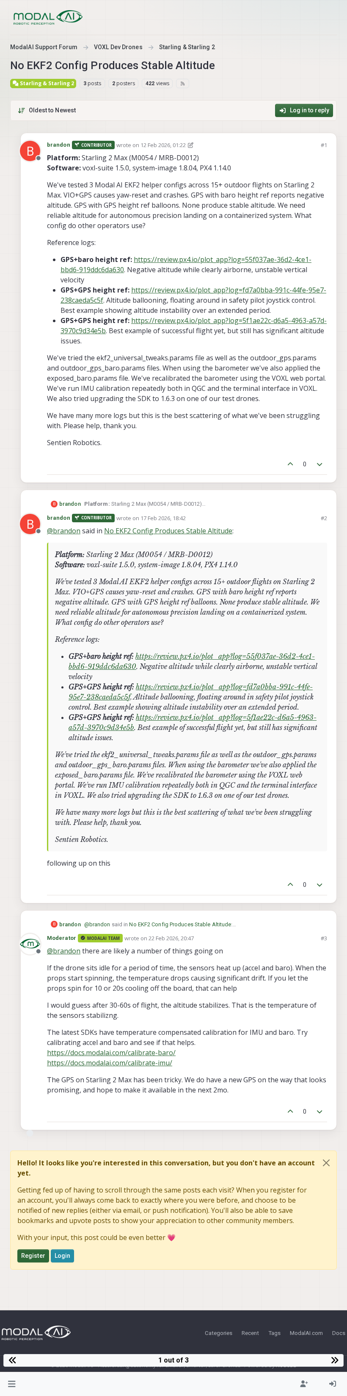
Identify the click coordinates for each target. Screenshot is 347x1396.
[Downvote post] (320, 464)
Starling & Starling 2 (46, 83)
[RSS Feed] (182, 83)
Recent (250, 1332)
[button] (12, 1384)
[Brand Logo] (48, 17)
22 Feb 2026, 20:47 (171, 938)
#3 (324, 938)
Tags (274, 1332)
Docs (338, 1332)
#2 (324, 518)
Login (63, 1255)
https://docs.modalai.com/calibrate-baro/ (111, 1052)
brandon (58, 145)
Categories (218, 1332)
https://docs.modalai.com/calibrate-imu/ (109, 1062)
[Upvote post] (290, 464)
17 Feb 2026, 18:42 (163, 518)
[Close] (326, 1163)
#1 (324, 145)
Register (33, 1255)
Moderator (61, 938)
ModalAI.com (306, 1332)
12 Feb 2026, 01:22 (163, 145)
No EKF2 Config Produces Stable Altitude (168, 530)
